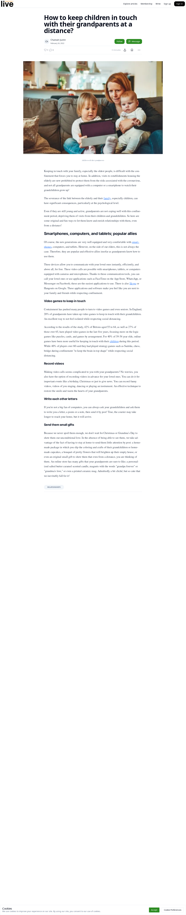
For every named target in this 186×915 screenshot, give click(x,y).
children (114, 341)
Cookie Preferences (172, 910)
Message (136, 41)
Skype (132, 283)
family (107, 198)
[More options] (139, 50)
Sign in (179, 3)
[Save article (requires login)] (132, 50)
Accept (154, 910)
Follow (119, 41)
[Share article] (125, 50)
